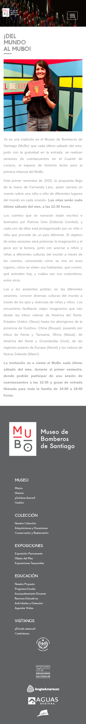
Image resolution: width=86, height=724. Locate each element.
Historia (19, 493)
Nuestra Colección (25, 523)
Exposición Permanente (29, 553)
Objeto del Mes (24, 558)
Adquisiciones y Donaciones (31, 528)
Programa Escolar (25, 589)
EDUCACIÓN (26, 576)
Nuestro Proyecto (25, 584)
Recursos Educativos (26, 598)
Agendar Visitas (24, 608)
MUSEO (21, 480)
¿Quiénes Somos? (25, 498)
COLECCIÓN (26, 516)
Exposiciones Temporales (29, 563)
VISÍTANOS (24, 621)
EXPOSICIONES (29, 546)
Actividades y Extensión (29, 603)
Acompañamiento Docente (30, 593)
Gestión (19, 502)
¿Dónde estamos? (25, 628)
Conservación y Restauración (31, 533)
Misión (19, 488)
